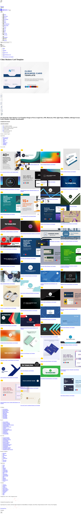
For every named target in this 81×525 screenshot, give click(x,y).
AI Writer (4, 427)
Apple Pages (5, 473)
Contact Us (5, 487)
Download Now (3, 508)
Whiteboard (5, 414)
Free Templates (5, 479)
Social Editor (5, 417)
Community (5, 485)
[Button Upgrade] (1, 46)
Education (4, 461)
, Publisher (4, 143)
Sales (3, 454)
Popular (4, 480)
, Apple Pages (5, 142)
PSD (3, 476)
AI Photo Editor (5, 432)
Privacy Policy (5, 488)
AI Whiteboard (5, 430)
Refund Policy (5, 490)
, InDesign (4, 144)
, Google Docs (5, 138)
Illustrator (4, 477)
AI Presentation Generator (7, 429)
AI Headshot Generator (7, 439)
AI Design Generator (6, 423)
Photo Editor (5, 416)
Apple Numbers (5, 474)
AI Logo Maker (5, 421)
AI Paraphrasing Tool (6, 445)
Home (4, 48)
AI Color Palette (5, 441)
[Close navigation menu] (1, 12)
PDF (3, 472)
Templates (4, 50)
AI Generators (5, 409)
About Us (4, 484)
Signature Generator (6, 442)
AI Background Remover (7, 444)
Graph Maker (5, 418)
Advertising (5, 455)
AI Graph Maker (5, 433)
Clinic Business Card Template (8, 56)
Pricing (4, 486)
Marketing (4, 453)
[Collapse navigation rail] (10, 10)
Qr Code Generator (6, 437)
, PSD (4, 141)
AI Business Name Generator (8, 449)
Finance (4, 457)
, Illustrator (4, 140)
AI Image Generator (6, 422)
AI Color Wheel (5, 440)
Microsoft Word (5, 137)
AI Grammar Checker (6, 448)
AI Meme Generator (6, 438)
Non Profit (4, 460)
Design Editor (5, 411)
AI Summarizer (5, 446)
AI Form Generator (6, 428)
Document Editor (6, 410)
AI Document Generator (7, 426)
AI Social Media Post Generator (8, 424)
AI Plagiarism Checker (7, 447)
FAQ (3, 494)
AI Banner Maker (6, 425)
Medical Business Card (7, 54)
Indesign (4, 478)
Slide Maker (5, 413)
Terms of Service (6, 489)
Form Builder (5, 415)
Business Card (5, 52)
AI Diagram (5, 431)
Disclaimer (4, 491)
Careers (4, 492)
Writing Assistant (6, 412)
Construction (5, 458)
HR (3, 456)
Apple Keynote (5, 475)
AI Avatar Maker (6, 443)
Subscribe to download (4, 123)
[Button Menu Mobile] (1, 1)
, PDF (4, 139)
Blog (3, 493)
